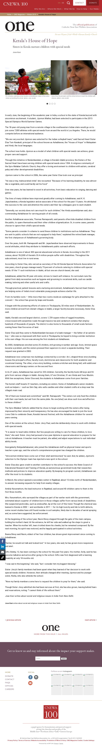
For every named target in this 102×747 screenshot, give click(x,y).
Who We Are (39, 9)
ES (63, 3)
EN (59, 3)
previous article (14, 620)
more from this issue (44, 634)
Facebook (2, 541)
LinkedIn (2, 546)
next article (90, 620)
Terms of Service (24, 740)
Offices (9, 686)
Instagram (67, 671)
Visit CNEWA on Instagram (36, 677)
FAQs (7, 683)
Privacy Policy (13, 740)
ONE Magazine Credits (74, 740)
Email (2, 552)
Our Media (94, 9)
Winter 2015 (31, 14)
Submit (64, 658)
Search (68, 3)
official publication (86, 24)
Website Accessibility (38, 740)
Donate (93, 3)
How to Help (82, 9)
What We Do (69, 9)
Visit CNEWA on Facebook (30, 677)
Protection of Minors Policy (56, 740)
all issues (63, 634)
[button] (56, 679)
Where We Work (54, 9)
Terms (61, 743)
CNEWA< (15, 3)
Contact (79, 3)
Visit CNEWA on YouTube (30, 683)
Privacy (56, 743)
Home (9, 14)
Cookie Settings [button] (88, 740)
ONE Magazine (19, 14)
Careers (9, 689)
